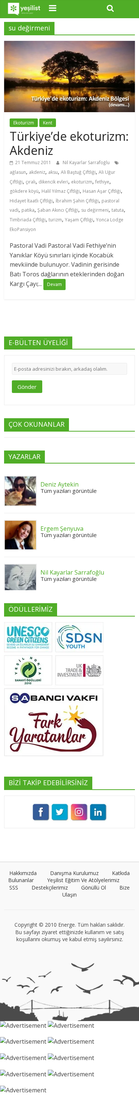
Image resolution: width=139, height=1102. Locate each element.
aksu (53, 172)
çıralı (31, 182)
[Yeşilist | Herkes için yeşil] (24, 9)
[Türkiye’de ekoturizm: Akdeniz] (69, 45)
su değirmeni (95, 210)
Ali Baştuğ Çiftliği (78, 172)
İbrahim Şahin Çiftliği (77, 201)
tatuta (118, 210)
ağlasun (18, 172)
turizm (55, 220)
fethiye (102, 182)
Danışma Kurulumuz (74, 873)
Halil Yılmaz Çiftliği (61, 191)
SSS (13, 887)
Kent (47, 123)
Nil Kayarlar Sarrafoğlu (87, 162)
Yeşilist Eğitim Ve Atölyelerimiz (83, 880)
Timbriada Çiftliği (28, 220)
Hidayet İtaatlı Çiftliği (31, 201)
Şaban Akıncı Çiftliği (57, 210)
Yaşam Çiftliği (79, 220)
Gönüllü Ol (93, 887)
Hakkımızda (23, 873)
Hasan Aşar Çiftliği (102, 191)
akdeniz (37, 172)
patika (27, 210)
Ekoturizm (23, 123)
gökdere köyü (24, 191)
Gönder (27, 386)
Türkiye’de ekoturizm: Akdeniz (69, 143)
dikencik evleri (53, 182)
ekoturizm (81, 182)
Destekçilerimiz (50, 887)
